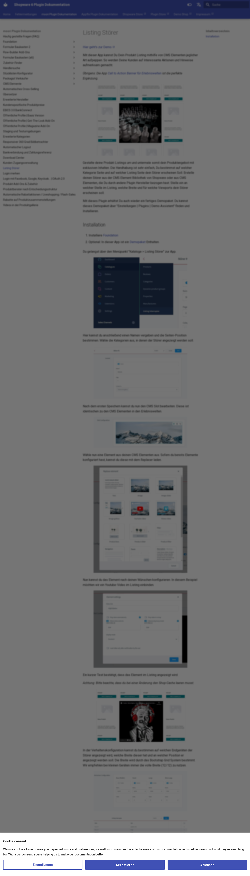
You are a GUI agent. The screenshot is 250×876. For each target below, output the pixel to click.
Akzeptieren (125, 865)
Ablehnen (207, 865)
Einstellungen (43, 865)
